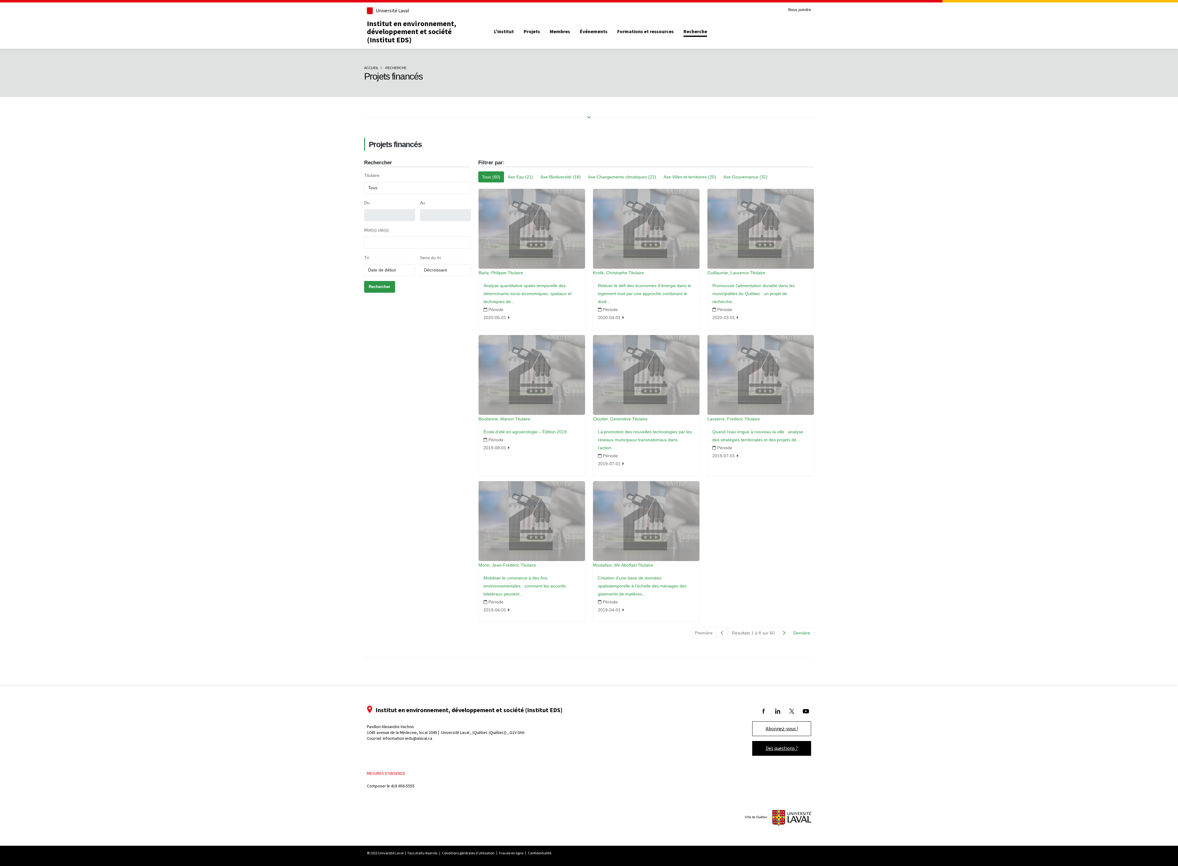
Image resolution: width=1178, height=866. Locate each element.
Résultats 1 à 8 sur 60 (753, 632)
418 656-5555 (402, 786)
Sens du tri (430, 257)
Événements (593, 32)
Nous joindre (799, 10)
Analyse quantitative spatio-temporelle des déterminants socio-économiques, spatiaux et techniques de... (527, 293)
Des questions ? (782, 748)
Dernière (801, 632)
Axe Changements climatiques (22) (622, 176)
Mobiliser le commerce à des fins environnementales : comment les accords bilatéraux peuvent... (524, 585)
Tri (366, 257)
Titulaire (371, 175)
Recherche (695, 32)
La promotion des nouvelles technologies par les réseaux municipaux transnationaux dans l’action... (645, 439)
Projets (532, 32)
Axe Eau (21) (520, 176)
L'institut (504, 32)
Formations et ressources (645, 32)
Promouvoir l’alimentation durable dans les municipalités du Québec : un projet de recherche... (753, 293)
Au (422, 202)
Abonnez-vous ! (782, 728)
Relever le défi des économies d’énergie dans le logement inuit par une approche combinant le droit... (644, 293)
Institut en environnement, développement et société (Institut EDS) (411, 32)
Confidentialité (539, 853)
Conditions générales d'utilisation (468, 853)
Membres (560, 32)
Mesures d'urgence (386, 773)
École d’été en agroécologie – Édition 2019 (525, 431)
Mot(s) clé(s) (376, 230)
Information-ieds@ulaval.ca (407, 738)
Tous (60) (491, 176)
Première (704, 632)
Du (367, 202)
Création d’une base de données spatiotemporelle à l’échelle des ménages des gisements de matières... (642, 585)
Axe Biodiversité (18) (561, 176)
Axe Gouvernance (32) (745, 176)
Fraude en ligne (511, 853)
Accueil (371, 68)
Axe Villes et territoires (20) (690, 176)
